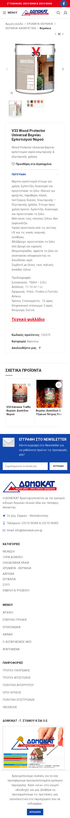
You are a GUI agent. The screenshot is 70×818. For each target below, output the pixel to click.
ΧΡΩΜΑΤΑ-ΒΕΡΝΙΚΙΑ (40, 24)
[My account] (65, 12)
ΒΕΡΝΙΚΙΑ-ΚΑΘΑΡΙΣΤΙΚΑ (21, 28)
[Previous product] (55, 34)
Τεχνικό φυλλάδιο (28, 319)
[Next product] (63, 34)
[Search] (58, 12)
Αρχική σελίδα (14, 24)
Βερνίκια (45, 28)
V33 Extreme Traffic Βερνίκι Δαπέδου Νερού (18, 411)
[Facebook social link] (63, 3)
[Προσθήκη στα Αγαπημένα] (29, 385)
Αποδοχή (35, 812)
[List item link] (35, 530)
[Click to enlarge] (11, 93)
